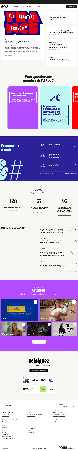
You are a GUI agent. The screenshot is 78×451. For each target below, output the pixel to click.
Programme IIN (31, 412)
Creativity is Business (7, 412)
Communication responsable (60, 414)
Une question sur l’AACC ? (8, 438)
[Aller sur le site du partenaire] (26, 380)
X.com (70, 406)
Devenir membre (6, 432)
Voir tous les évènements (70, 173)
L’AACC (38, 6)
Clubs (28, 430)
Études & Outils (31, 428)
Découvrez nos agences (38, 212)
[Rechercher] (64, 6)
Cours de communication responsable (62, 419)
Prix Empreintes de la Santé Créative (11, 419)
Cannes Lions (5, 416)
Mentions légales (5, 448)
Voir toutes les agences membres (38, 370)
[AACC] (4, 6)
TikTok (74, 406)
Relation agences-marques (9, 417)
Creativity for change (58, 421)
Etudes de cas (5, 421)
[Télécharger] (71, 229)
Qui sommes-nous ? (7, 429)
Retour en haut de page (9, 405)
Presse (66, 1)
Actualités (4, 427)
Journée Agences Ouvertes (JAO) (35, 414)
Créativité (15, 6)
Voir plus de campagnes (38, 341)
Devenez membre (13, 210)
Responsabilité (30, 6)
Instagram (65, 406)
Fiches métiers (31, 416)
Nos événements (6, 436)
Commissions (30, 432)
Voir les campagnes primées (64, 215)
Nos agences (60, 1)
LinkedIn (60, 406)
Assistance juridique (32, 426)
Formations (5, 434)
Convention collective (32, 417)
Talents (22, 6)
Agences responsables (58, 412)
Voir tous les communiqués (70, 271)
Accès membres (72, 1)
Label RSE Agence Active (59, 416)
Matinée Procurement (7, 414)
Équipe (4, 430)
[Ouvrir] (75, 229)
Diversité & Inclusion (58, 417)
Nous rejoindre (71, 6)
